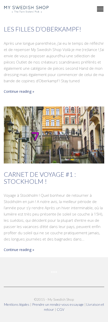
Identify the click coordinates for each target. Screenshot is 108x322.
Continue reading (17, 91)
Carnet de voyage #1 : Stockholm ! (40, 177)
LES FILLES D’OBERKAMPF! (42, 29)
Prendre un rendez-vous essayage (58, 304)
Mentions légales (17, 304)
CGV (60, 309)
